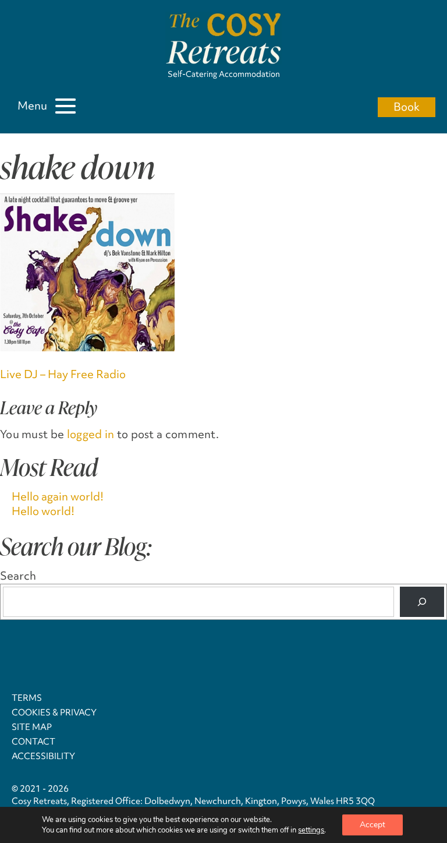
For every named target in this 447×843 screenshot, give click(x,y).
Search (18, 575)
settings (311, 830)
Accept (372, 824)
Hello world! (43, 511)
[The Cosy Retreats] (223, 40)
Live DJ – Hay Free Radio (63, 374)
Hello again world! (58, 496)
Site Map (32, 727)
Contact (33, 741)
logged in (91, 434)
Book (406, 106)
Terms (27, 698)
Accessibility (43, 756)
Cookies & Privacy (54, 712)
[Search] (422, 602)
